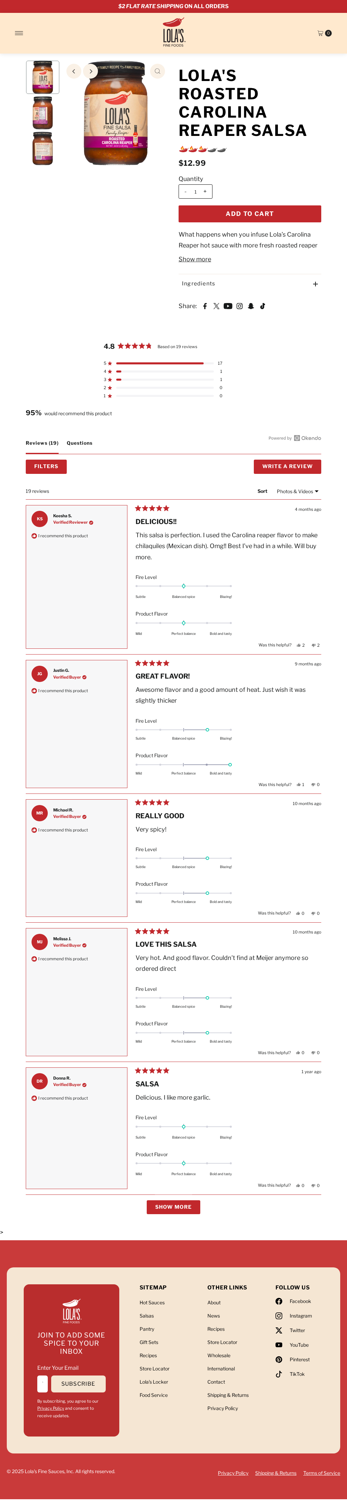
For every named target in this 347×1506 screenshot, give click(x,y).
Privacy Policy (50, 1408)
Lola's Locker (154, 1382)
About (214, 1302)
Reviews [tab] (42, 447)
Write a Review (291, 468)
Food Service (154, 1395)
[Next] (90, 71)
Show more (195, 259)
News (213, 1316)
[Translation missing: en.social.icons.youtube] (228, 305)
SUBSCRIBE (78, 1384)
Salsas (147, 1316)
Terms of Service (321, 1473)
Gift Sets (149, 1342)
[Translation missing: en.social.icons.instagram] (239, 305)
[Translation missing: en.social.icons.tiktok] (263, 305)
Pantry (147, 1329)
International (221, 1368)
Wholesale (218, 1355)
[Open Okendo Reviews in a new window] (295, 438)
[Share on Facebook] (205, 305)
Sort (262, 491)
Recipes (148, 1355)
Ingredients (198, 283)
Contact (216, 1382)
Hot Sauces (152, 1302)
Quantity (191, 178)
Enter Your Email (58, 1368)
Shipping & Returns (228, 1395)
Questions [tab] (80, 447)
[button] (163, 363)
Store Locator (154, 1368)
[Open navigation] (19, 33)
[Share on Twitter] (216, 305)
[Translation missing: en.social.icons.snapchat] (251, 305)
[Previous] (73, 71)
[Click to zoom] (157, 71)
